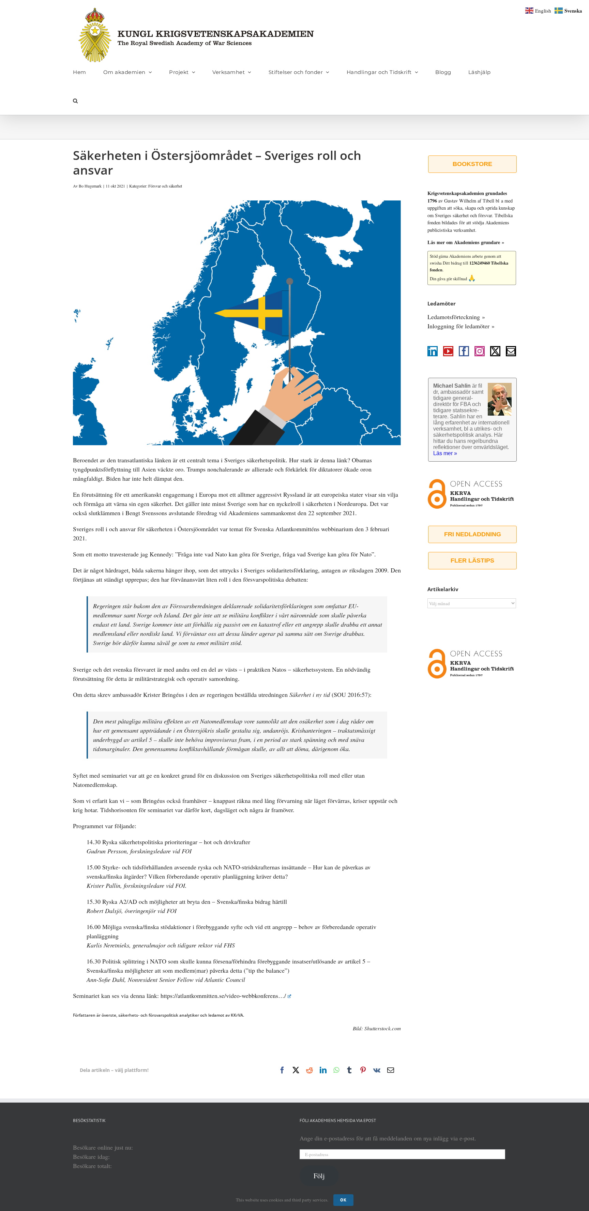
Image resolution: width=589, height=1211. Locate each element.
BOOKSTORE (472, 164)
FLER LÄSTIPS (472, 560)
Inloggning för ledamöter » (461, 326)
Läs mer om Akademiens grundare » (465, 242)
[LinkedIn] (432, 351)
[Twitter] (495, 351)
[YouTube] (448, 351)
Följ (319, 1175)
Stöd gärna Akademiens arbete (456, 256)
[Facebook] (464, 351)
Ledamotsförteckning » (456, 317)
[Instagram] (479, 351)
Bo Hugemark (90, 186)
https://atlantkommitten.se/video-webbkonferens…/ (223, 995)
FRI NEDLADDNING (472, 534)
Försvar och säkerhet (165, 186)
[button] (75, 100)
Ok (343, 1200)
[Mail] (511, 351)
